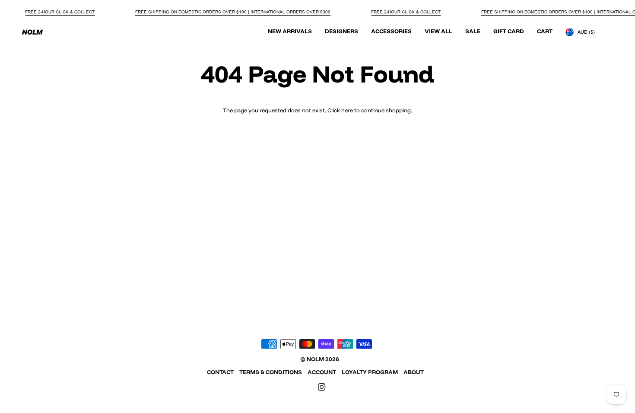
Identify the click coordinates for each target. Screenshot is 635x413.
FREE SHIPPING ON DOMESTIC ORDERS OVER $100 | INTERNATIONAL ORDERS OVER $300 (232, 12)
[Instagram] (322, 387)
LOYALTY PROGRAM (370, 372)
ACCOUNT (322, 372)
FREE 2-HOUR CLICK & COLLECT (60, 12)
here (347, 110)
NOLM (315, 359)
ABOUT (413, 372)
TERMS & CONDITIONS (270, 372)
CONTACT (220, 372)
